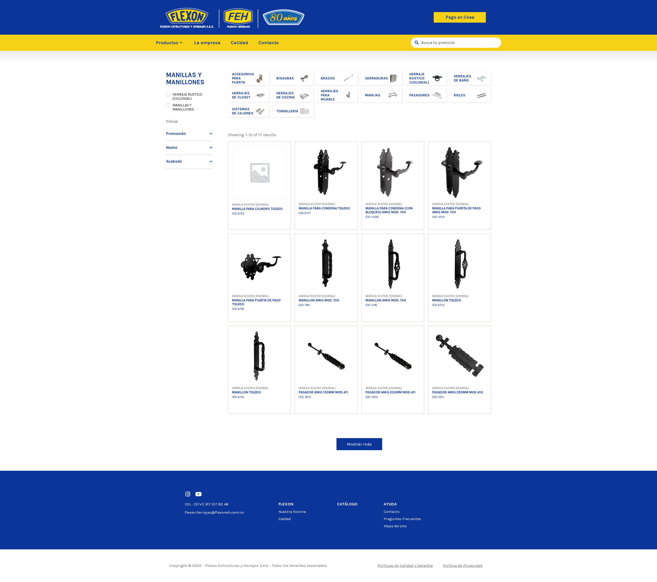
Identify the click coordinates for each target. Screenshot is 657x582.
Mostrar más (359, 444)
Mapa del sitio (395, 526)
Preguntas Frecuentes (402, 519)
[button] (460, 17)
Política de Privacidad (462, 565)
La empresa (207, 42)
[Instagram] (187, 494)
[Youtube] (198, 494)
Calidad (239, 42)
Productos (167, 42)
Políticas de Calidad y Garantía (405, 565)
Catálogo (347, 504)
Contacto (268, 42)
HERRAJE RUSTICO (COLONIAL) (187, 97)
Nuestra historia (292, 512)
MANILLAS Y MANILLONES (183, 107)
